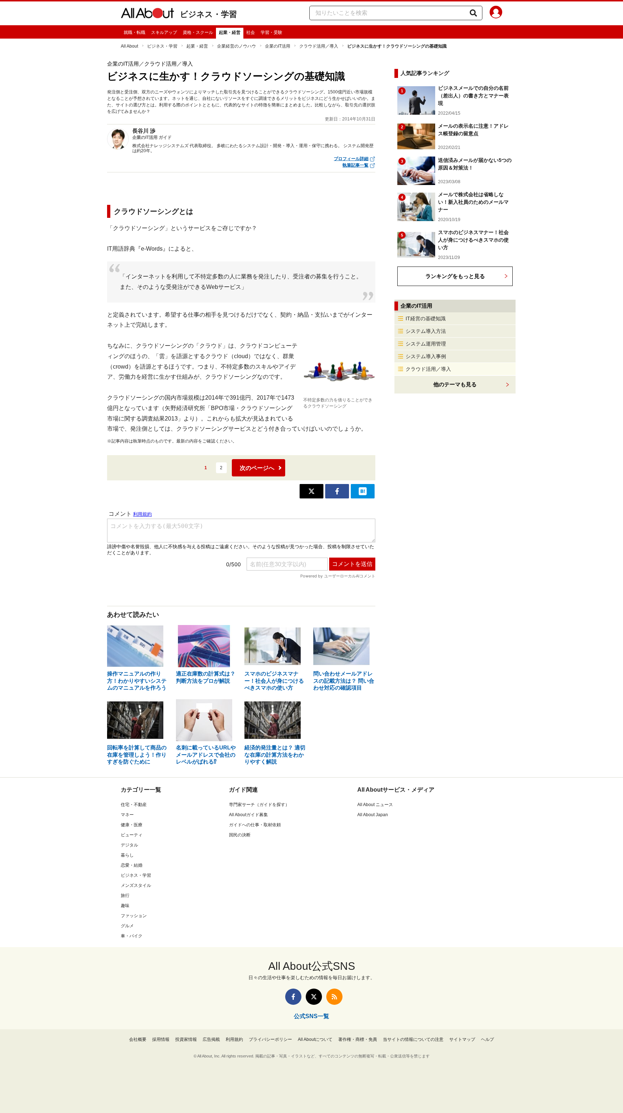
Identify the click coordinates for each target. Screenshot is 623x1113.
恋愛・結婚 (131, 865)
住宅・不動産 (134, 804)
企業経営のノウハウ (236, 46)
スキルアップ (164, 32)
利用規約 (234, 1039)
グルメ (127, 925)
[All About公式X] (314, 997)
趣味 (125, 905)
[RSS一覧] (334, 997)
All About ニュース (375, 804)
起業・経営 (229, 32)
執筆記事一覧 (355, 165)
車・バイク (131, 935)
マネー (127, 814)
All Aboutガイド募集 (248, 814)
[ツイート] (311, 491)
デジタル (129, 845)
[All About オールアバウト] (147, 14)
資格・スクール (198, 32)
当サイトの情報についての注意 (413, 1039)
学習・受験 (271, 32)
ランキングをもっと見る (455, 276)
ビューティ (131, 834)
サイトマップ (462, 1039)
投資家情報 (186, 1039)
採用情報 (160, 1039)
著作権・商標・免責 (357, 1039)
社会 (250, 32)
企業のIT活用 (277, 46)
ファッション (134, 915)
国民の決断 (240, 834)
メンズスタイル (136, 885)
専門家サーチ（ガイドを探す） (259, 804)
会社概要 (137, 1039)
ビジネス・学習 (208, 14)
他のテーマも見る (455, 384)
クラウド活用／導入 (318, 46)
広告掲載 (211, 1039)
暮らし (127, 855)
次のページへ (257, 468)
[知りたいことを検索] (473, 13)
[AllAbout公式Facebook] (293, 997)
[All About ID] (496, 13)
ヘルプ (487, 1039)
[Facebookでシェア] (337, 491)
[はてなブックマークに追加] (363, 491)
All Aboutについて (315, 1039)
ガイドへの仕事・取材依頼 (255, 824)
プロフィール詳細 (351, 158)
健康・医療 (131, 824)
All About (129, 46)
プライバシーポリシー (270, 1039)
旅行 (125, 895)
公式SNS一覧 (311, 1016)
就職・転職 (134, 32)
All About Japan (372, 814)
